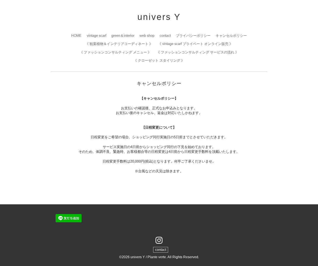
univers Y (159, 17)
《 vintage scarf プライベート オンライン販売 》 (195, 44)
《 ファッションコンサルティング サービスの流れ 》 (197, 52)
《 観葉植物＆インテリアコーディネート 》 (119, 44)
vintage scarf (96, 35)
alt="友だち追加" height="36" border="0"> (95, 222)
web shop (147, 35)
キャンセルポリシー (231, 35)
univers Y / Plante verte (148, 257)
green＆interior (122, 35)
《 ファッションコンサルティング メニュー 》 (115, 52)
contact (165, 35)
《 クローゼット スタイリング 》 (159, 60)
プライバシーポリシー (193, 35)
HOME (76, 35)
